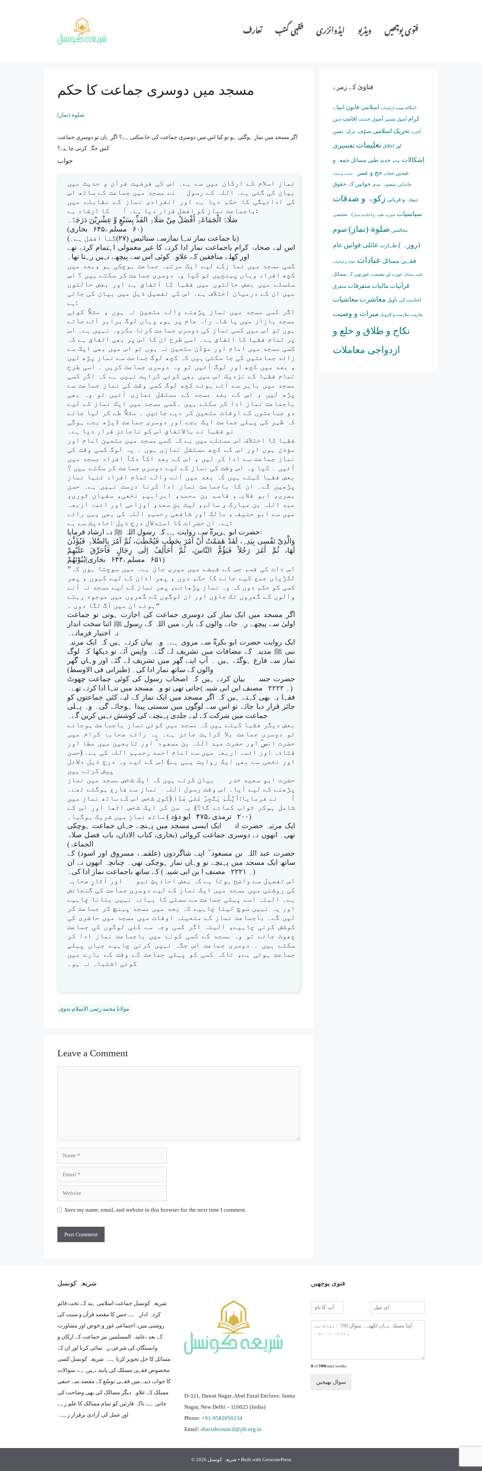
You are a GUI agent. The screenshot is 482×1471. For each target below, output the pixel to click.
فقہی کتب (289, 31)
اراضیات (387, 108)
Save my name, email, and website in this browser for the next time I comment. (155, 1210)
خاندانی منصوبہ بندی (392, 184)
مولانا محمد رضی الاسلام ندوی (94, 1009)
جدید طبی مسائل (371, 160)
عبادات (369, 260)
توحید (396, 161)
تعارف (252, 31)
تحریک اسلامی (391, 131)
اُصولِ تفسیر (396, 119)
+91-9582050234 (222, 1418)
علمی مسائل (413, 274)
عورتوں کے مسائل (351, 274)
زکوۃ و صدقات (359, 198)
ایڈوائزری (330, 31)
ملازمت (417, 315)
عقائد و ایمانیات (344, 262)
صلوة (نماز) (70, 115)
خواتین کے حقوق (352, 184)
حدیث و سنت (343, 173)
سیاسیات (409, 213)
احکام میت (405, 107)
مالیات (380, 285)
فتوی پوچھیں (401, 31)
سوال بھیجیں (331, 1382)
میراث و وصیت (356, 313)
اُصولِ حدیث (370, 119)
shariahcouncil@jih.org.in (231, 1429)
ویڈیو (365, 31)
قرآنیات (399, 285)
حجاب (389, 173)
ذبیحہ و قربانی (402, 199)
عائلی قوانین (361, 244)
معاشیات (345, 299)
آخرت (416, 131)
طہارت (388, 245)
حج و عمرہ (368, 172)
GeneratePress (276, 1459)
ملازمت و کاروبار (394, 314)
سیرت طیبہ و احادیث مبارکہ (372, 214)
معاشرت (372, 299)
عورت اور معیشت (387, 274)
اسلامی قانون (362, 107)
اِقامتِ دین (345, 119)
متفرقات (359, 285)
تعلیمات (369, 145)
